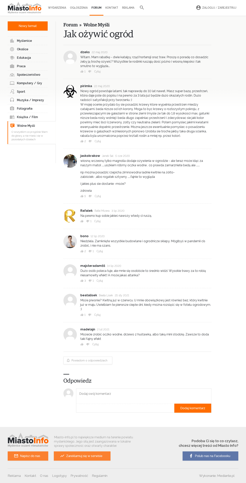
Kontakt (111, 7)
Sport (21, 91)
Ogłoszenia (79, 7)
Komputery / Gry (29, 83)
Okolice (22, 49)
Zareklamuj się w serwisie (84, 456)
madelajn (87, 329)
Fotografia (24, 108)
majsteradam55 (92, 266)
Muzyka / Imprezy (30, 100)
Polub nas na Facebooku (212, 456)
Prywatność (79, 476)
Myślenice (24, 41)
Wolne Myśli (26, 126)
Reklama (128, 7)
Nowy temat (28, 26)
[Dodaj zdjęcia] (77, 408)
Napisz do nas (30, 456)
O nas (44, 476)
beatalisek (88, 295)
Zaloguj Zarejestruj (219, 7)
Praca (21, 66)
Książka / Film (27, 117)
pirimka (86, 86)
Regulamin (99, 476)
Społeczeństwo (28, 74)
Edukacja (24, 58)
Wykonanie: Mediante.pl (216, 476)
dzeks (85, 52)
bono (84, 236)
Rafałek (86, 211)
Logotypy (59, 476)
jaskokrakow (90, 156)
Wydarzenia (57, 7)
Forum (96, 7)
